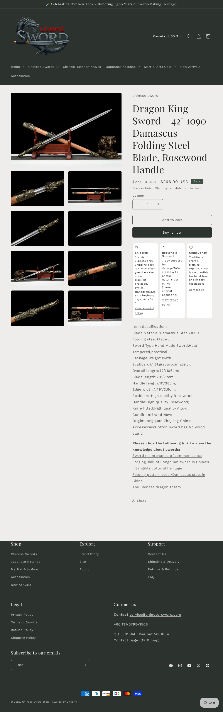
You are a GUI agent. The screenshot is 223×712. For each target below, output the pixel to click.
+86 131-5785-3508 (131, 624)
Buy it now (172, 233)
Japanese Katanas (25, 561)
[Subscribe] (84, 665)
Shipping (161, 188)
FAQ (151, 577)
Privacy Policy (22, 614)
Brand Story (89, 554)
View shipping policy (144, 310)
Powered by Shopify (64, 701)
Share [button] (141, 500)
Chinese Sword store (36, 701)
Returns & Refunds (163, 569)
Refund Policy (22, 630)
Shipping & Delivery (163, 561)
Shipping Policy (23, 637)
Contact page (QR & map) (137, 640)
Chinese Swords (24, 554)
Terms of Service (24, 622)
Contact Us (157, 554)
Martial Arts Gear (25, 569)
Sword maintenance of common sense (167, 456)
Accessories (20, 577)
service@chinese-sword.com (155, 614)
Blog (82, 561)
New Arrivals (21, 584)
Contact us (196, 289)
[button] (17, 66)
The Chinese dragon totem (156, 487)
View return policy (170, 302)
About (84, 569)
